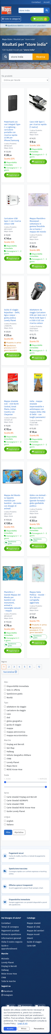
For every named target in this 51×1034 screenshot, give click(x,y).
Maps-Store (7, 39)
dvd (8, 717)
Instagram (8, 995)
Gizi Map (10, 748)
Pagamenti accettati (10, 930)
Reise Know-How (9, 973)
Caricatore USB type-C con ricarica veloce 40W (12, 221)
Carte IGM (31, 945)
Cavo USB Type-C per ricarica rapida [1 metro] (38, 124)
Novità (10, 697)
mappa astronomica (16, 732)
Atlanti (30, 938)
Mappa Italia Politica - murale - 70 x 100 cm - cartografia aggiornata (38, 597)
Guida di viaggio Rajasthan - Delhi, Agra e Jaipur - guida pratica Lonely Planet (12, 315)
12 (39, 666)
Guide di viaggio (34, 942)
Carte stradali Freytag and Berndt (22, 797)
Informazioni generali (11, 938)
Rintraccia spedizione (11, 934)
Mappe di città (33, 927)
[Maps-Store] (6, 10)
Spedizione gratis (14, 694)
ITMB (9, 758)
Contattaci (6, 923)
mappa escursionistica (17, 735)
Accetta (10, 1029)
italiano (10, 824)
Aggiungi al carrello (13, 175)
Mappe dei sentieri (35, 930)
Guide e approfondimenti (9, 947)
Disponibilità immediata (18, 686)
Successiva (9, 672)
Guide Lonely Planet (16, 811)
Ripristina (19, 832)
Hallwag (10, 751)
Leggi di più (22, 1023)
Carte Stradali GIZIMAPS (17, 800)
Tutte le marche (8, 981)
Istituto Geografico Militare (19, 755)
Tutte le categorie (12, 19)
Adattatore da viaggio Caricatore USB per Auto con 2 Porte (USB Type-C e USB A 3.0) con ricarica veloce (38, 316)
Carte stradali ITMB (15, 804)
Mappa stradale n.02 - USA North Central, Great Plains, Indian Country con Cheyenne (11, 408)
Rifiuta (23, 1029)
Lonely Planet (13, 762)
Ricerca (40, 56)
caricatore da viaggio (16, 710)
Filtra (8, 832)
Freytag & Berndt (9, 966)
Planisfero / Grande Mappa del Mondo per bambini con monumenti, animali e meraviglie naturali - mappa (12, 601)
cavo (9, 714)
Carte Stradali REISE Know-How (21, 807)
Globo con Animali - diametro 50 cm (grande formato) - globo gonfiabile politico (38, 500)
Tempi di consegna (10, 927)
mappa (10, 728)
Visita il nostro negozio (11, 942)
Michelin (5, 958)
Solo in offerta (13, 690)
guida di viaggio (14, 725)
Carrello (41, 19)
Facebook (8, 991)
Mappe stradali (34, 923)
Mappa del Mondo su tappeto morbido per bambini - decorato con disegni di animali (12, 502)
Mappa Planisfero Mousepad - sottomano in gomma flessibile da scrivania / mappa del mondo (38, 225)
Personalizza (39, 1029)
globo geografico (14, 721)
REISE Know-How (14, 769)
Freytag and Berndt (15, 744)
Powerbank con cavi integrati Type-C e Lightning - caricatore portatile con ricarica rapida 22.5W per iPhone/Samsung (12, 131)
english (10, 821)
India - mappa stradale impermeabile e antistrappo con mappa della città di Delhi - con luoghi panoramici (37, 409)
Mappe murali (33, 934)
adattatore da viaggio (16, 707)
